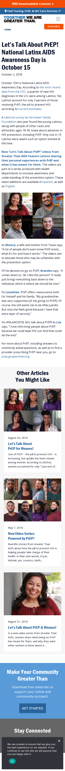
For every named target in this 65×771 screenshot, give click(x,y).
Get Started (32, 708)
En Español (54, 26)
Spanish (47, 182)
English (10, 186)
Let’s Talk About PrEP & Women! (32, 627)
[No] (59, 740)
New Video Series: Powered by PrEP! (21, 536)
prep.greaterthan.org (15, 356)
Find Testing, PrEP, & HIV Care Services (32, 11)
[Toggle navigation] (58, 19)
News (8, 29)
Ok (12, 761)
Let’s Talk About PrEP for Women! (21, 446)
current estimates (29, 109)
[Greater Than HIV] (23, 19)
